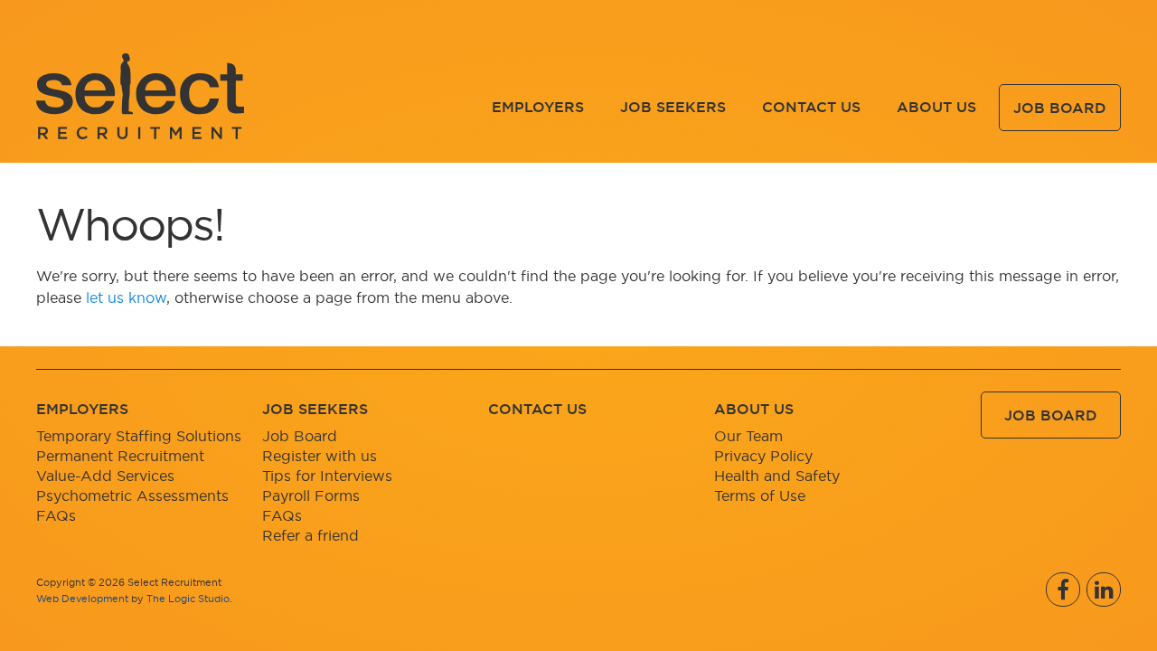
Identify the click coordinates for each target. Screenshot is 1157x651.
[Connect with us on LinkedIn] (1103, 589)
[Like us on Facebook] (1063, 589)
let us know (126, 297)
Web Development (82, 598)
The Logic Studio (188, 598)
